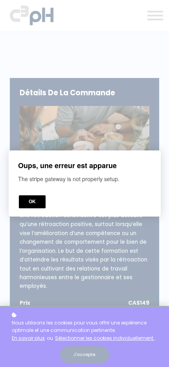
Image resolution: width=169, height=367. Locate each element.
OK (32, 201)
